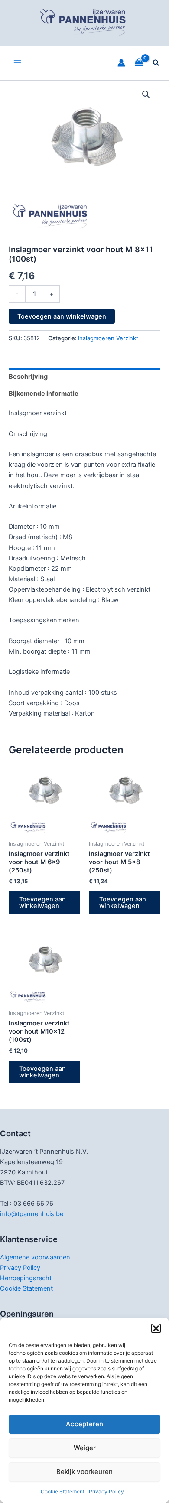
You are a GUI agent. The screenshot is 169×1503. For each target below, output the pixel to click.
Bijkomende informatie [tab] (43, 393)
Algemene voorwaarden (35, 1257)
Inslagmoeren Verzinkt (108, 338)
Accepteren (84, 1424)
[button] (156, 1328)
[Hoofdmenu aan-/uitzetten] (17, 63)
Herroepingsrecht (26, 1278)
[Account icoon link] (121, 63)
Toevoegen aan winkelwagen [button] (42, 902)
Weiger (85, 1448)
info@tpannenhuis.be (31, 1214)
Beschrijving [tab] (28, 377)
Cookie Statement (62, 1491)
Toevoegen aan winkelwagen (61, 316)
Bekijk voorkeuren (84, 1471)
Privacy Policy (106, 1491)
